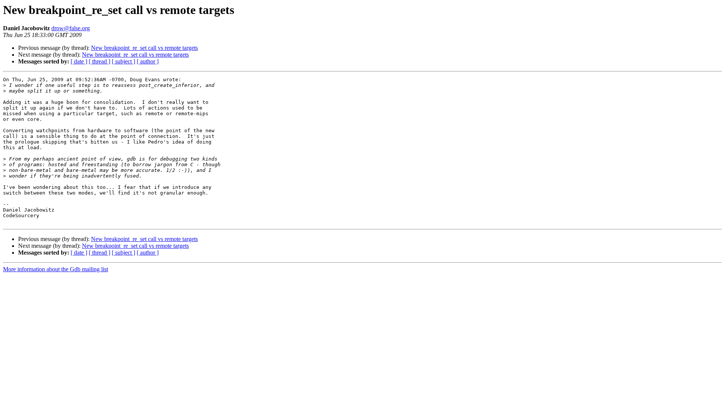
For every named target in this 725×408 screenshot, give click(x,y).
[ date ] (79, 61)
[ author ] (148, 61)
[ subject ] (123, 61)
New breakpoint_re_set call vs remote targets (144, 48)
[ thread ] (99, 61)
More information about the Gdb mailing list (55, 269)
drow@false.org (70, 28)
